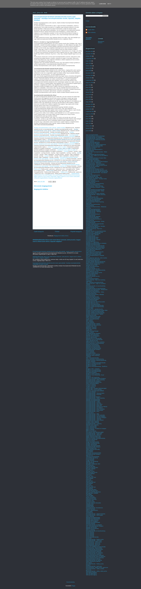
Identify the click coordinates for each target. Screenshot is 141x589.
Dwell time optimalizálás (91, 439)
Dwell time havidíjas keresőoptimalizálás (95, 438)
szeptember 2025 (90, 58)
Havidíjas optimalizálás (91, 444)
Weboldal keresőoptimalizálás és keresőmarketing (94, 219)
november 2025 (89, 53)
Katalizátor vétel (90, 500)
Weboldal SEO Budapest (92, 521)
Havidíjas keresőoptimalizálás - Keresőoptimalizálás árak (93, 175)
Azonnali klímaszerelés (91, 300)
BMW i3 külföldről (90, 429)
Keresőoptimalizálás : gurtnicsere (94, 540)
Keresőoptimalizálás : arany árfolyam (95, 420)
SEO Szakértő (89, 451)
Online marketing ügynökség (92, 142)
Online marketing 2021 (91, 426)
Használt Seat (89, 485)
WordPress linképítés (91, 365)
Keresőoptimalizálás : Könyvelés (94, 394)
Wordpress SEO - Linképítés (93, 368)
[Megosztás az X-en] (52, 181)
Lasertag (66, 151)
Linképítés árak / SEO (91, 326)
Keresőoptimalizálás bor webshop (94, 560)
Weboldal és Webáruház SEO (93, 147)
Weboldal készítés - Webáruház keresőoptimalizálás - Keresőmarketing (95, 163)
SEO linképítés (89, 450)
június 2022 (88, 118)
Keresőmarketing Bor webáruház (93, 551)
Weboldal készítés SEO (91, 265)
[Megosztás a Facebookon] (53, 181)
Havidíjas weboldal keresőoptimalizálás (95, 189)
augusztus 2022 (89, 113)
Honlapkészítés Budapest (92, 225)
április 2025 (88, 63)
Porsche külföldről (90, 473)
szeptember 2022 (90, 111)
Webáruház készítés (91, 148)
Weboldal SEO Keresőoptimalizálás (94, 145)
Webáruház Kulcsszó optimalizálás (94, 339)
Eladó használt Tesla (91, 477)
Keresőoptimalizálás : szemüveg (93, 423)
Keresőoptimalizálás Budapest (93, 333)
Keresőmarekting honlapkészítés (94, 382)
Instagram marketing (91, 386)
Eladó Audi (88, 479)
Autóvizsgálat (89, 511)
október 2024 (89, 77)
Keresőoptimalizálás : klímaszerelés (94, 410)
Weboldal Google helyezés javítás (94, 272)
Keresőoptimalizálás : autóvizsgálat (94, 515)
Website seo (89, 277)
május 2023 (88, 101)
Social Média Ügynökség (92, 457)
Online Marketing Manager (92, 331)
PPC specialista (90, 412)
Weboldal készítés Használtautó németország (97, 171)
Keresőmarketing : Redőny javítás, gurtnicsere (97, 567)
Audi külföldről (89, 483)
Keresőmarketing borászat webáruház (95, 555)
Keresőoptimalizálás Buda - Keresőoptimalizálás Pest (92, 238)
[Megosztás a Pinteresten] (55, 181)
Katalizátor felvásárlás (91, 499)
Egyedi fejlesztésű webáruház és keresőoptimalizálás (94, 250)
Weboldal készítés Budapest (93, 143)
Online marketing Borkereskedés (93, 550)
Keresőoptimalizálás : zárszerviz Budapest (96, 417)
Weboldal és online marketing (93, 354)
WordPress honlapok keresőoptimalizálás (96, 362)
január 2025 (88, 70)
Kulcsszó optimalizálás (91, 337)
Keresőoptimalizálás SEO (92, 197)
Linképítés (88, 356)
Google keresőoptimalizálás (92, 266)
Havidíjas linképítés (90, 361)
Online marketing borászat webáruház (95, 557)
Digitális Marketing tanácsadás (93, 316)
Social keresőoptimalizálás (92, 537)
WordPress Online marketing (93, 373)
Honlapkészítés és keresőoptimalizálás (95, 245)
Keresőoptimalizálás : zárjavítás (93, 418)
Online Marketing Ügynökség (93, 200)
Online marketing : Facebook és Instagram (96, 428)
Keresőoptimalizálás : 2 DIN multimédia (95, 415)
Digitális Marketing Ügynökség (93, 435)
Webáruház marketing (91, 327)
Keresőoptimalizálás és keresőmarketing (95, 286)
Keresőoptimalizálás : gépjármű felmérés (95, 513)
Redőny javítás (37, 169)
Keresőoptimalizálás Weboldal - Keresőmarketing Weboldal (93, 217)
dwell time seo (89, 455)
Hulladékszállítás (90, 506)
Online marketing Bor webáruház (93, 554)
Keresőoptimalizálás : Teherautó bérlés (95, 393)
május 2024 (88, 89)
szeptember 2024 (90, 80)
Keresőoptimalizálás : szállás (93, 401)
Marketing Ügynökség (91, 448)
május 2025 (88, 61)
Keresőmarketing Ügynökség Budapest (95, 154)
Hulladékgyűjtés (90, 505)
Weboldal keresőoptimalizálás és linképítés (96, 243)
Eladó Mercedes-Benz (91, 489)
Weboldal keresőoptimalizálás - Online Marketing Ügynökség (95, 191)
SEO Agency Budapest (91, 572)
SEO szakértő (89, 320)
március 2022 (89, 126)
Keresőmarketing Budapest (92, 290)
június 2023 (88, 99)
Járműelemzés (89, 512)
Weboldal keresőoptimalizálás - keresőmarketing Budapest (93, 299)
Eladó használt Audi (90, 482)
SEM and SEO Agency (91, 574)
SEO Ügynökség (90, 462)
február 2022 (89, 128)
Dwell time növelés (90, 440)
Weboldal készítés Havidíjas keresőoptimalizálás (92, 167)
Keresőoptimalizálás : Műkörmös (94, 434)
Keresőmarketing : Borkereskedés (94, 548)
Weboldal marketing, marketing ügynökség (96, 360)
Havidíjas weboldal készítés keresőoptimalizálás (92, 182)
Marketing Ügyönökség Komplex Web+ (95, 248)
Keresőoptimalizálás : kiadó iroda (94, 405)
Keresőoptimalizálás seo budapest (94, 137)
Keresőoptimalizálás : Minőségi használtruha (96, 406)
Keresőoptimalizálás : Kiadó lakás (94, 433)
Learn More (102, 3)
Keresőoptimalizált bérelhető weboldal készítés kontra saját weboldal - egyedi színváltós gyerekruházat (57, 251)
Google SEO (89, 329)
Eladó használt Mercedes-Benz (93, 492)
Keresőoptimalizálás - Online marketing (95, 379)
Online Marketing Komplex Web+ (94, 253)
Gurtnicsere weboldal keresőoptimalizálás (96, 546)
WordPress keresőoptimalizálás (93, 370)
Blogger (73, 585)
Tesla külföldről (89, 478)
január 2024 (88, 94)
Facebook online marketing (92, 421)
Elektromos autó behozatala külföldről (95, 390)
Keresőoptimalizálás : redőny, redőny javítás (96, 571)
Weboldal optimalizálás (91, 527)
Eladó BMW (89, 494)
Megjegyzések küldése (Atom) (61, 235)
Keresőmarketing (67, 175)
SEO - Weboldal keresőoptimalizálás (94, 282)
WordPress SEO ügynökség (92, 377)
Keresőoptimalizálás (91, 275)
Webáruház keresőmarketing (92, 345)
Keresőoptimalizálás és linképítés (94, 524)
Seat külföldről (89, 488)
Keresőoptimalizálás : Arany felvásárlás (95, 409)
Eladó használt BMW (91, 498)
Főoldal (57, 231)
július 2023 (88, 97)
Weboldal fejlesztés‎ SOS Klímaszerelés (95, 301)
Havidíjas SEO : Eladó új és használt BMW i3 (97, 155)
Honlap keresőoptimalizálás (92, 297)
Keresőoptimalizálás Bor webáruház (94, 552)
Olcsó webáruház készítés (92, 271)
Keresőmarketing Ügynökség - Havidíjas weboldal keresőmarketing (95, 227)
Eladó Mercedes (90, 465)
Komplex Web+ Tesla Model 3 (93, 160)
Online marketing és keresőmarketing (95, 183)
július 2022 (88, 116)
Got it (109, 3)
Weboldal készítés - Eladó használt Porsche (96, 165)
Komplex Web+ (91, 29)
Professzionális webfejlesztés (93, 264)
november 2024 (89, 75)
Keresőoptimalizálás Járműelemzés (94, 507)
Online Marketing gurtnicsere (93, 545)
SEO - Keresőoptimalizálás (92, 357)
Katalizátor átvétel (90, 501)
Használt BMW (89, 495)
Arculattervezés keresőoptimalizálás (94, 198)
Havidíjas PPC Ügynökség (92, 242)
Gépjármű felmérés (90, 509)
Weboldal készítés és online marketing (95, 193)
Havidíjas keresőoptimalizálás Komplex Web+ (97, 310)
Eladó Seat (88, 484)
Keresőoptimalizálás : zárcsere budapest (95, 416)
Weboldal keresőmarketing (92, 344)
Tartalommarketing (90, 267)
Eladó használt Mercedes (92, 467)
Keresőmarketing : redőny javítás (94, 542)
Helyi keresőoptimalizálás (92, 134)
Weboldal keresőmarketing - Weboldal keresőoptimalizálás (95, 295)
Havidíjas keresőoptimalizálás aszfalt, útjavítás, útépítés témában (49, 127)
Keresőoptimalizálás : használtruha (94, 407)
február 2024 (89, 92)
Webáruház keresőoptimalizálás (93, 199)
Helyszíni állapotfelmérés (92, 510)
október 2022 (89, 109)
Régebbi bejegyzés (76, 231)
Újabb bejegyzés (39, 231)
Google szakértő (90, 332)
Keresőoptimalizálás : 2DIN (92, 414)
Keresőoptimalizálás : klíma (92, 411)
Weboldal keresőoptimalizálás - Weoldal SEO (96, 289)
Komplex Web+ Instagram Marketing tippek (96, 388)
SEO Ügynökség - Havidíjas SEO (94, 177)
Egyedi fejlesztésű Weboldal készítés (95, 262)
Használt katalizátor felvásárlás (93, 503)
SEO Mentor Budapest (91, 372)
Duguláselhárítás (75, 173)
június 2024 (88, 87)
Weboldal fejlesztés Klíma (92, 303)
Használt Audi (89, 481)
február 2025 (89, 68)
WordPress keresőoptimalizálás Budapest (96, 378)
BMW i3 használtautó (91, 431)
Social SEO (89, 538)
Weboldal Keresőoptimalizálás (93, 259)
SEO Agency (89, 562)
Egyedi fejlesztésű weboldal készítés (95, 251)
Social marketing (90, 532)
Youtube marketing (90, 387)
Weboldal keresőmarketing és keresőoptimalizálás (93, 214)
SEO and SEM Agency (91, 573)
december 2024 (89, 73)
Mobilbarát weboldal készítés (93, 269)
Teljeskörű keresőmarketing (92, 456)
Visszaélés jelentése (89, 38)
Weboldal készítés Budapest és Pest (95, 169)
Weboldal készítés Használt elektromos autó (96, 170)
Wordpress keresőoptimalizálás (93, 364)
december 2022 (89, 104)
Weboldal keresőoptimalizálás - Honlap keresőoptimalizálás (95, 222)
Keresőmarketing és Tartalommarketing (95, 247)
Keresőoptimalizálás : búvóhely (93, 403)
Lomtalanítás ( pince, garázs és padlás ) (57, 147)
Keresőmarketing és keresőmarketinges (95, 136)
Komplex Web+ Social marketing (94, 389)
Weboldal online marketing (92, 425)
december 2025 (89, 51)
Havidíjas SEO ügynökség (92, 334)
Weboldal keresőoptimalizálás (93, 244)
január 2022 (88, 130)
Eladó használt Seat (91, 487)
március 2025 (89, 65)
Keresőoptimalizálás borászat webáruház (95, 556)
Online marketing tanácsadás (93, 317)
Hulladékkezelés (90, 504)
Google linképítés (90, 322)
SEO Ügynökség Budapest (92, 159)
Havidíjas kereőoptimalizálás (93, 443)
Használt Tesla (89, 476)
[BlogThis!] (50, 181)
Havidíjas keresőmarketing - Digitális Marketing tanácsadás (94, 314)
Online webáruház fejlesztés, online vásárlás (96, 258)
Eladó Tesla (89, 474)
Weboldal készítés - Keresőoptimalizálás (95, 270)
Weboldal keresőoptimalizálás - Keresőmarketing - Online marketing (94, 185)
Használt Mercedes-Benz (92, 490)
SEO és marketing (90, 529)
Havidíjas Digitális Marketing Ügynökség (95, 261)
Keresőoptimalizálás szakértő (93, 323)
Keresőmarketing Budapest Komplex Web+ (96, 158)
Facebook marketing (91, 384)
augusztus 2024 (89, 82)
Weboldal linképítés (90, 523)
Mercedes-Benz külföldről (92, 493)
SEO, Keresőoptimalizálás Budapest (94, 526)
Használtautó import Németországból (94, 432)
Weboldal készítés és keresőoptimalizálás (96, 231)
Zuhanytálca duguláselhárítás (41, 178)
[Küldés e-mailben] (49, 181)
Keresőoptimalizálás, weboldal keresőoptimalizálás (93, 240)
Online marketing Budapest (92, 383)
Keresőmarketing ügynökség (92, 260)
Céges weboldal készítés (92, 340)
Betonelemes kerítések (101, 42)
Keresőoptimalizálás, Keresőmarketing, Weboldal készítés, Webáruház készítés (95, 139)
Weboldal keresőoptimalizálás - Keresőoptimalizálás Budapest (93, 210)
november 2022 (89, 106)
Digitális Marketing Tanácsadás (93, 437)
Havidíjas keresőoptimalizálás (93, 304)
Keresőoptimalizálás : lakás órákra (94, 404)
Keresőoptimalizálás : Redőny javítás (95, 539)
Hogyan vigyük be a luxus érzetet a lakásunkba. (45, 176)
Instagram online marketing (92, 422)
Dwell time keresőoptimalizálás (93, 233)
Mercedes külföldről (90, 468)
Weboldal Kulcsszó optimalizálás (94, 338)
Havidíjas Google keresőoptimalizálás (95, 223)
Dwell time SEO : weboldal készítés (94, 232)
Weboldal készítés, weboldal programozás (96, 144)
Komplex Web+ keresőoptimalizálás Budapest (97, 161)
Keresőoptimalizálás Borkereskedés (94, 549)
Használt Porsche (90, 471)
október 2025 (89, 56)
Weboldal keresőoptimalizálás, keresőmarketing (93, 205)
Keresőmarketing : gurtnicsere (93, 543)
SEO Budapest (89, 156)
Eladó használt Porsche (91, 472)
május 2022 (88, 121)
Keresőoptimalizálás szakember (93, 325)
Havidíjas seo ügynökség (92, 461)
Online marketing (91, 32)
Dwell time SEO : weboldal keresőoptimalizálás (92, 235)
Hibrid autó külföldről (91, 392)
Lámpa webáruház (90, 496)
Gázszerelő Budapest (47, 175)
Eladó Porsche (89, 470)
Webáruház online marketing (92, 355)
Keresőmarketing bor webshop (93, 559)
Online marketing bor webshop (93, 561)
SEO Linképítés (90, 321)
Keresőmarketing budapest (92, 278)
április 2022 (88, 123)
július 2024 (88, 85)
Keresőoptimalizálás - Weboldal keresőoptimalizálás (93, 212)
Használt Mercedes (90, 466)
